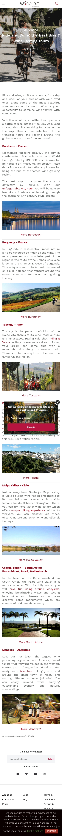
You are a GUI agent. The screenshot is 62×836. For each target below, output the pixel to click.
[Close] (57, 402)
